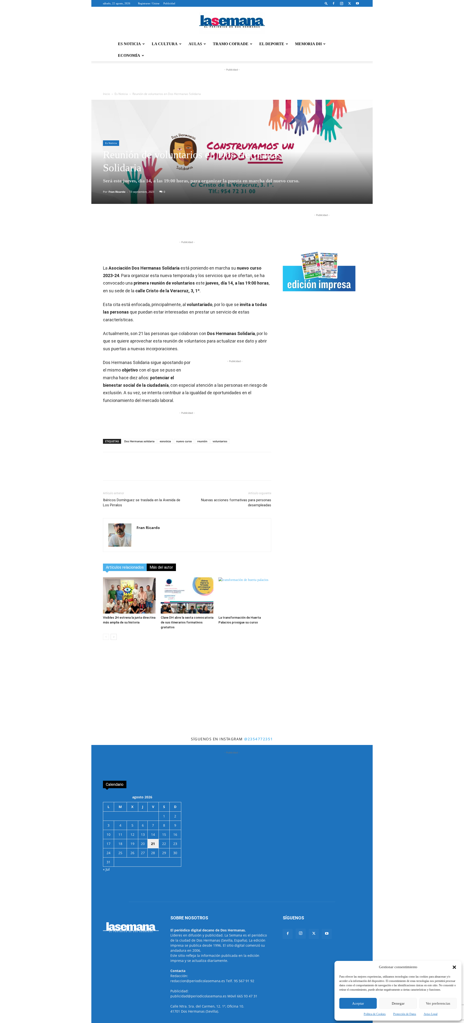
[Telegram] (176, 226)
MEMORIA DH (308, 44)
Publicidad (169, 3)
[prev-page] (106, 637)
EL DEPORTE (271, 44)
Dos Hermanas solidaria (139, 441)
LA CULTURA (165, 44)
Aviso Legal (430, 1014)
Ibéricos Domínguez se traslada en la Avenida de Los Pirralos (141, 502)
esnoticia (165, 441)
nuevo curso (184, 441)
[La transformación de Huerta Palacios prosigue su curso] (244, 595)
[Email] (209, 226)
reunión (202, 441)
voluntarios (220, 441)
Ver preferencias (438, 1003)
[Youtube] (357, 3)
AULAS (195, 44)
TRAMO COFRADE (230, 44)
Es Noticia (121, 94)
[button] (454, 967)
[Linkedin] (187, 226)
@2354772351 (258, 739)
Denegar (398, 1003)
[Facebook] (333, 3)
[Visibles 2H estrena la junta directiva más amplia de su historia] (129, 595)
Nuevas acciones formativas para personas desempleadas (236, 502)
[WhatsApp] (164, 226)
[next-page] (114, 637)
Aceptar (358, 1003)
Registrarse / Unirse (149, 3)
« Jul (106, 869)
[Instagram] (341, 3)
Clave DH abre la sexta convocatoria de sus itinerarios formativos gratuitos (187, 622)
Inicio (106, 94)
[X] (349, 3)
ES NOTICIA (129, 44)
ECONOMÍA (129, 55)
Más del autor (161, 567)
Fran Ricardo (117, 191)
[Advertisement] (232, 699)
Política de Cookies (375, 1014)
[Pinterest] (198, 226)
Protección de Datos (404, 1014)
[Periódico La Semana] (232, 23)
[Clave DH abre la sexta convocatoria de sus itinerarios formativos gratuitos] (187, 595)
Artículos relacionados (125, 567)
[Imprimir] (220, 226)
